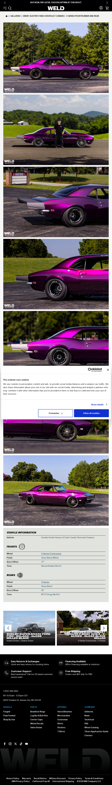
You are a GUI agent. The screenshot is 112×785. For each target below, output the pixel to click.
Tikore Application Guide (96, 731)
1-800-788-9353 (10, 691)
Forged (6, 711)
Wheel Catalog (91, 727)
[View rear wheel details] (20, 575)
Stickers (61, 727)
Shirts (60, 723)
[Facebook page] (4, 743)
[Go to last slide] (5, 2)
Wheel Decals (36, 723)
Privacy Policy (75, 778)
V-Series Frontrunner (51, 553)
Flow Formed (9, 715)
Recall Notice (40, 778)
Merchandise (63, 715)
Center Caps (36, 719)
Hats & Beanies (64, 711)
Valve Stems (36, 727)
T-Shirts (61, 731)
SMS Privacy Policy (21, 781)
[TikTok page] (21, 743)
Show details (97, 404)
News (87, 715)
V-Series (45, 582)
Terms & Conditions (94, 778)
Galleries (88, 711)
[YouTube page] (26, 743)
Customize (54, 413)
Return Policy (12, 778)
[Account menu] (101, 7)
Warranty (26, 778)
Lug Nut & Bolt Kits (39, 715)
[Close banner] (108, 370)
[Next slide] (107, 2)
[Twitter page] (15, 743)
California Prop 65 (41, 781)
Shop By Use (9, 719)
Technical (89, 719)
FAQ (86, 723)
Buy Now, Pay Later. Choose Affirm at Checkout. (56, 2)
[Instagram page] (10, 743)
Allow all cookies (91, 413)
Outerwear (62, 719)
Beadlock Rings (37, 711)
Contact (88, 735)
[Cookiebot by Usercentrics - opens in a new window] (90, 370)
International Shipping (63, 781)
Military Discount (57, 778)
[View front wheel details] (22, 546)
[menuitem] (9, 8)
